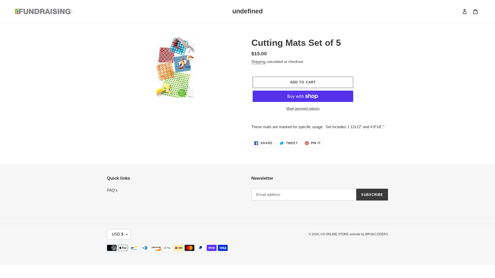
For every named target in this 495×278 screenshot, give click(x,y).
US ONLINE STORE (334, 234)
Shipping (258, 61)
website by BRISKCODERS (369, 234)
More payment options (303, 108)
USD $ (117, 234)
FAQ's (112, 190)
